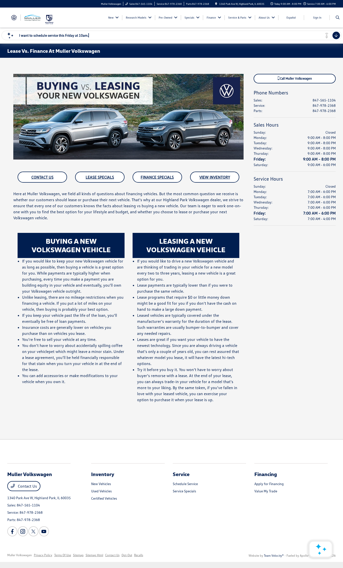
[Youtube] (44, 531)
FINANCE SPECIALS (157, 177)
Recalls (138, 555)
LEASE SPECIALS (100, 177)
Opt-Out (127, 555)
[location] (216, 3)
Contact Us (27, 486)
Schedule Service (185, 484)
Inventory (102, 474)
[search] (337, 18)
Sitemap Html (94, 555)
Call (295, 78)
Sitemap (78, 555)
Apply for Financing (269, 484)
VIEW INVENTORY (214, 177)
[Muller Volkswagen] (26, 17)
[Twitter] (33, 531)
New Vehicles (101, 484)
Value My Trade (265, 491)
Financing (265, 474)
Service (181, 474)
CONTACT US (42, 177)
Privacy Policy (43, 555)
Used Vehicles (101, 491)
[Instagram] (23, 531)
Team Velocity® (274, 555)
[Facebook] (12, 531)
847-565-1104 (324, 100)
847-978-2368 (324, 105)
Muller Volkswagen (19, 555)
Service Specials (184, 491)
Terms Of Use (62, 555)
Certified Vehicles (104, 498)
